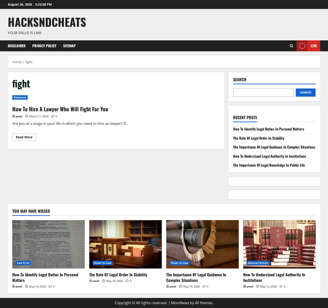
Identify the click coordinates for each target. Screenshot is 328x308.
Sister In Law (102, 263)
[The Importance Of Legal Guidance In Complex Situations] (202, 244)
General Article (258, 263)
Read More (26, 138)
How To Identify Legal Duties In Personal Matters (268, 129)
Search (239, 79)
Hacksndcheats (47, 21)
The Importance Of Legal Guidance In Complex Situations (274, 147)
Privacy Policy (44, 45)
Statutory (20, 97)
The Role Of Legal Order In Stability (258, 138)
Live (314, 45)
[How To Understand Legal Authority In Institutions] (279, 244)
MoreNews (180, 302)
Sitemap (69, 45)
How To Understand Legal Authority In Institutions (269, 156)
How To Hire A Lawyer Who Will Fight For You (60, 109)
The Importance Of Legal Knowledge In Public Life (269, 165)
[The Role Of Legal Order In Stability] (125, 244)
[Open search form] (291, 45)
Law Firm (23, 263)
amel (19, 116)
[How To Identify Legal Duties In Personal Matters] (48, 244)
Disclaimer (17, 45)
